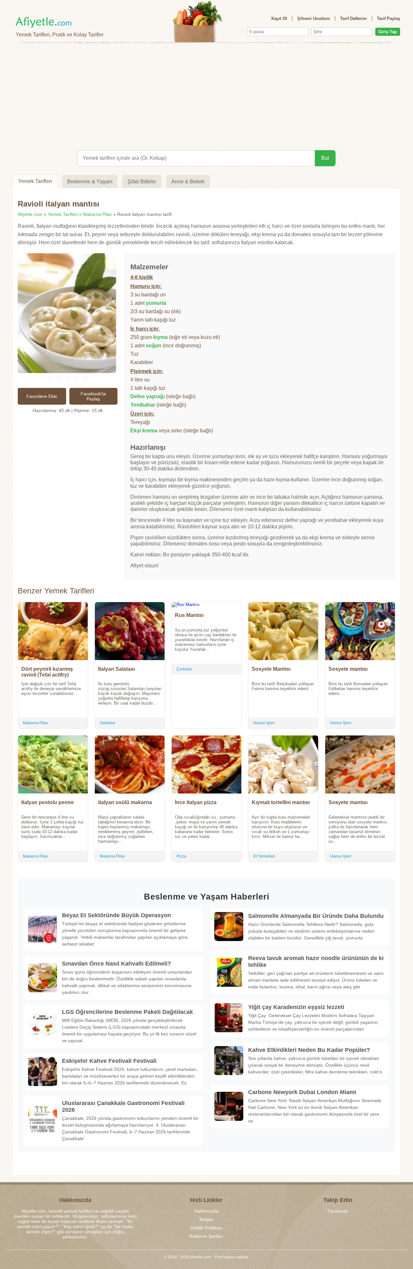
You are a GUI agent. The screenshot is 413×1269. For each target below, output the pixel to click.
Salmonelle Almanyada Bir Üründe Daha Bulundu (316, 916)
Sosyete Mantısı (271, 669)
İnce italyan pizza (196, 802)
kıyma (160, 337)
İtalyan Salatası (116, 669)
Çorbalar (184, 669)
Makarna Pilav (97, 214)
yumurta (156, 303)
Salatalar (108, 723)
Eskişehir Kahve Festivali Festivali (109, 1061)
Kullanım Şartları (206, 1236)
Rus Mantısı (189, 615)
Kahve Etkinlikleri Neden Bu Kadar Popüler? (309, 1050)
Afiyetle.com (30, 214)
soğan (153, 345)
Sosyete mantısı (348, 669)
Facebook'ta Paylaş (93, 396)
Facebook (337, 1211)
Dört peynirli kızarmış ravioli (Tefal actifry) (47, 672)
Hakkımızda (206, 1211)
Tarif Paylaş (388, 18)
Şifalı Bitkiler (141, 181)
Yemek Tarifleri (35, 181)
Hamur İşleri (264, 723)
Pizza (181, 856)
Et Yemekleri (264, 856)
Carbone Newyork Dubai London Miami (302, 1092)
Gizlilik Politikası (206, 1227)
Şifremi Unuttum (313, 18)
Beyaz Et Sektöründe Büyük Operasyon (116, 915)
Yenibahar (142, 405)
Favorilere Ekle (41, 396)
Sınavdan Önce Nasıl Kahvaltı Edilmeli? (116, 963)
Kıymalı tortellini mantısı (281, 802)
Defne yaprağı (147, 396)
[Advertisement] (206, 95)
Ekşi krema (143, 430)
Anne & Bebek (188, 181)
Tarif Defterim (353, 18)
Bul (325, 158)
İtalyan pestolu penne (47, 802)
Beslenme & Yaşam (89, 181)
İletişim (206, 1219)
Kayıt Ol (279, 18)
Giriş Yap (387, 31)
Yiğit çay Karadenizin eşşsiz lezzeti (296, 1007)
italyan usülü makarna (125, 802)
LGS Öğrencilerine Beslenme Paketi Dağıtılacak (127, 1012)
